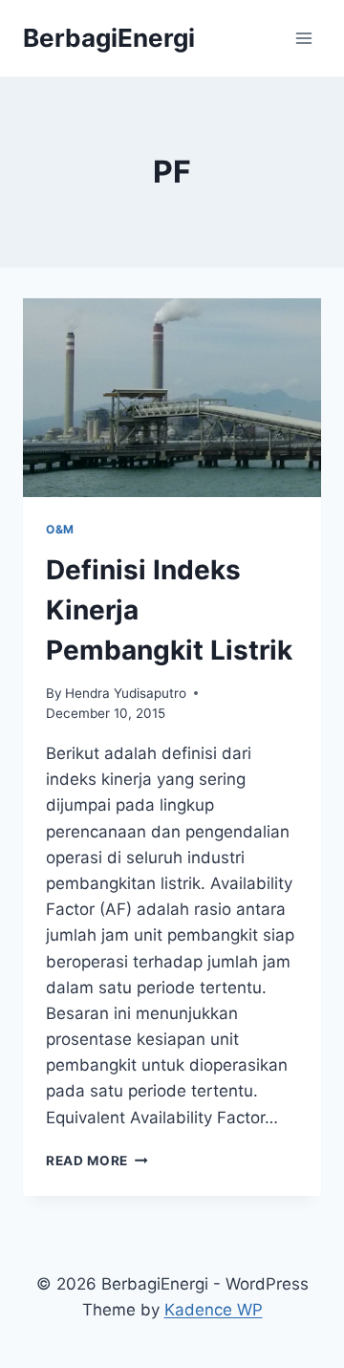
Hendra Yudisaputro (125, 693)
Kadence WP (213, 1309)
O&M (60, 529)
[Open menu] (303, 38)
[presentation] (172, 397)
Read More (97, 1160)
